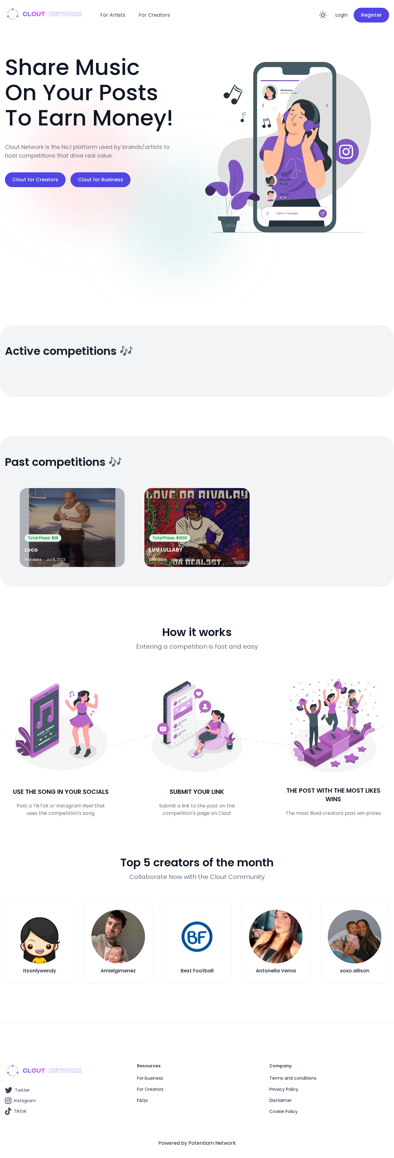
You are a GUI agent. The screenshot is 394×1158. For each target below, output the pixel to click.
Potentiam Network (212, 1143)
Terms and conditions (292, 1078)
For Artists (112, 14)
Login (341, 14)
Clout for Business (100, 179)
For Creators (154, 14)
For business (150, 1078)
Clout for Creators (35, 179)
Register (371, 14)
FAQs (142, 1100)
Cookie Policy (283, 1111)
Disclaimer (280, 1100)
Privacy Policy (283, 1089)
